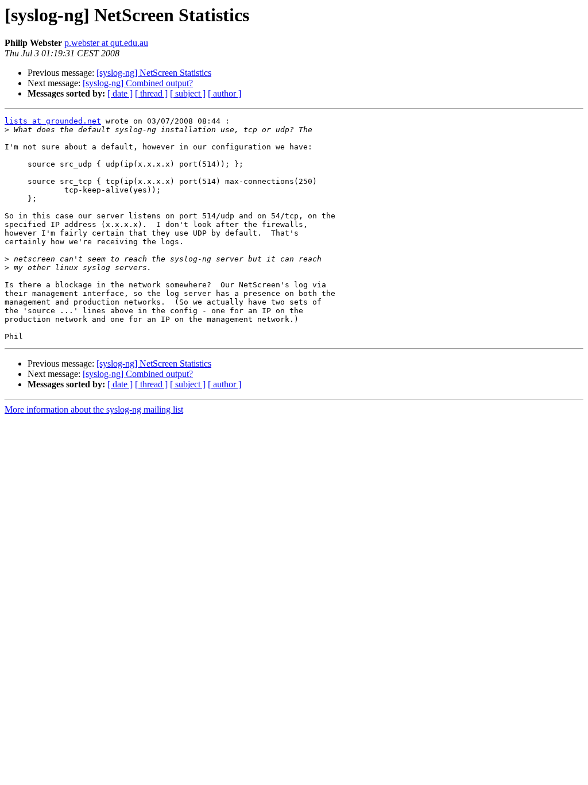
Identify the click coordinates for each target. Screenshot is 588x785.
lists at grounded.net (53, 121)
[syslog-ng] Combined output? (138, 83)
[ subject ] (188, 93)
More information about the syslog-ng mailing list (94, 409)
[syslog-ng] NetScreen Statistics (153, 73)
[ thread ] (151, 93)
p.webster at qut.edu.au (106, 43)
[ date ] (120, 93)
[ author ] (224, 93)
